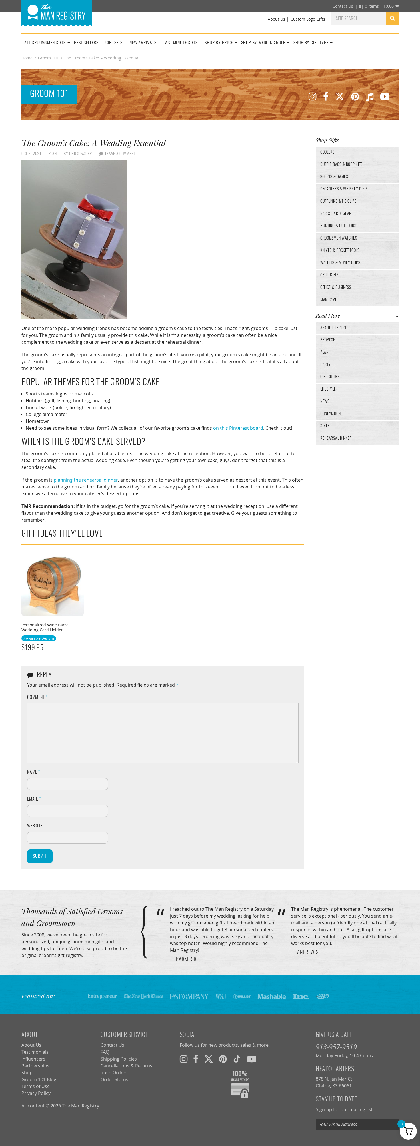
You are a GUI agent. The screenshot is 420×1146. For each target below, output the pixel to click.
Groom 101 (48, 58)
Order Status (114, 1079)
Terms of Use (35, 1086)
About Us (276, 19)
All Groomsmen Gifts (45, 43)
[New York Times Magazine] (143, 996)
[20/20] (322, 996)
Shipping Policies (119, 1059)
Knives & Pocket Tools (339, 251)
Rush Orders (114, 1072)
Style (325, 426)
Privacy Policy (36, 1093)
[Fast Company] (189, 996)
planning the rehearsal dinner (86, 480)
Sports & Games (334, 177)
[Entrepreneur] (102, 996)
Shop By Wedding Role (263, 43)
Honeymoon (330, 414)
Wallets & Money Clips (340, 263)
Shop (27, 1072)
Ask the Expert (333, 328)
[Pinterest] (355, 96)
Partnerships (35, 1066)
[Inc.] (301, 996)
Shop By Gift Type (311, 43)
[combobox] (358, 18)
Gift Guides (330, 377)
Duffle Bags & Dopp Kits (341, 165)
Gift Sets (114, 43)
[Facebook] (325, 96)
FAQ (105, 1052)
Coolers (327, 152)
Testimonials (35, 1052)
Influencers (33, 1059)
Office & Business (335, 288)
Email (34, 799)
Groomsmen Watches (338, 238)
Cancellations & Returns (126, 1066)
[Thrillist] (242, 996)
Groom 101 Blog (38, 1079)
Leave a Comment (120, 154)
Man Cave (328, 300)
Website (35, 826)
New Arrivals (143, 43)
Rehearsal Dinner (336, 439)
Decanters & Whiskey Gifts (344, 189)
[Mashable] (271, 996)
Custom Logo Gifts (308, 19)
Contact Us (343, 6)
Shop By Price (219, 43)
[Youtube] (384, 96)
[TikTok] (369, 96)
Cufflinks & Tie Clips (338, 202)
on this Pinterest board (238, 428)
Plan (324, 353)
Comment (37, 697)
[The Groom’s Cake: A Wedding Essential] (162, 239)
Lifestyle (328, 389)
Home (27, 58)
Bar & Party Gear (335, 214)
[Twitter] (339, 96)
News (324, 402)
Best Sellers (86, 43)
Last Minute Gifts (180, 43)
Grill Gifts (329, 275)
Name (33, 772)
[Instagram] (312, 96)
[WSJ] (220, 996)
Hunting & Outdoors (338, 226)
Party (325, 365)
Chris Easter (80, 154)
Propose (327, 340)
